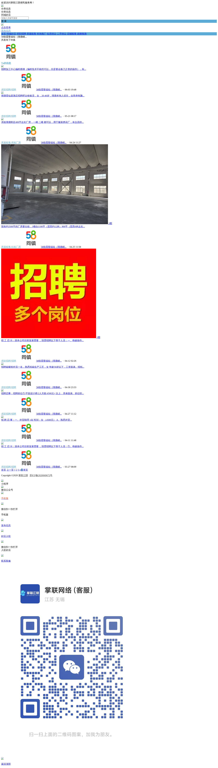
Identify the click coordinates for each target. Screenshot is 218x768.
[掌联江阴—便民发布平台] (2, 6)
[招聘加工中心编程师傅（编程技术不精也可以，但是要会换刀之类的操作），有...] (2, 66)
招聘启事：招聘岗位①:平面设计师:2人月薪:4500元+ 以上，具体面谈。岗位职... (42, 393)
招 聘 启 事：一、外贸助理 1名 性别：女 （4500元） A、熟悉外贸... (36, 420)
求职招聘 (21, 33)
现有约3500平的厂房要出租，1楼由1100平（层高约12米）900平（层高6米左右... (43, 226)
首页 (3, 33)
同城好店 (11, 33)
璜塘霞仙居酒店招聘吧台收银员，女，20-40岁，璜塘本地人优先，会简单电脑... (42, 95)
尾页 (25, 470)
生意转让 (51, 33)
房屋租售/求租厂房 (11, 142)
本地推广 (41, 33)
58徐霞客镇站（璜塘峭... (49, 89)
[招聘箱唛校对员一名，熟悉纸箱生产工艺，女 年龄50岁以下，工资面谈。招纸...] (2, 364)
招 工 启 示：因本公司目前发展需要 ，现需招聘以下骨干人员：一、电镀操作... (42, 340)
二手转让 (61, 33)
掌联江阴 (23, 475)
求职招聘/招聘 (8, 89)
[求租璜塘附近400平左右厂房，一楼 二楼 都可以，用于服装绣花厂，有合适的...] (2, 119)
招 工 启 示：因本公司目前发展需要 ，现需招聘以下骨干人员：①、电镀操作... (42, 446)
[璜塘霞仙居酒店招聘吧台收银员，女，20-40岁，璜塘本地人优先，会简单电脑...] (2, 93)
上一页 (10, 470)
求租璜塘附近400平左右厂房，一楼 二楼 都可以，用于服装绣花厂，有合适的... (42, 122)
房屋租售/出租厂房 (11, 247)
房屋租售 (31, 33)
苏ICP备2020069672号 (41, 475)
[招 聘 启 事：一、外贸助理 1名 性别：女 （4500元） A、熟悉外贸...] (2, 417)
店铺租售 (72, 33)
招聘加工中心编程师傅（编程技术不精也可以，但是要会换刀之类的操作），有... (43, 69)
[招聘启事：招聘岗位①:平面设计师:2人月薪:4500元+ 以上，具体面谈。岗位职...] (2, 390)
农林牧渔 (82, 33)
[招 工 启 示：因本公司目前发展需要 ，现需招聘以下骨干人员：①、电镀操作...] (2, 443)
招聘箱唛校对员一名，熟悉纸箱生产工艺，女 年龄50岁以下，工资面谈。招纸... (42, 367)
